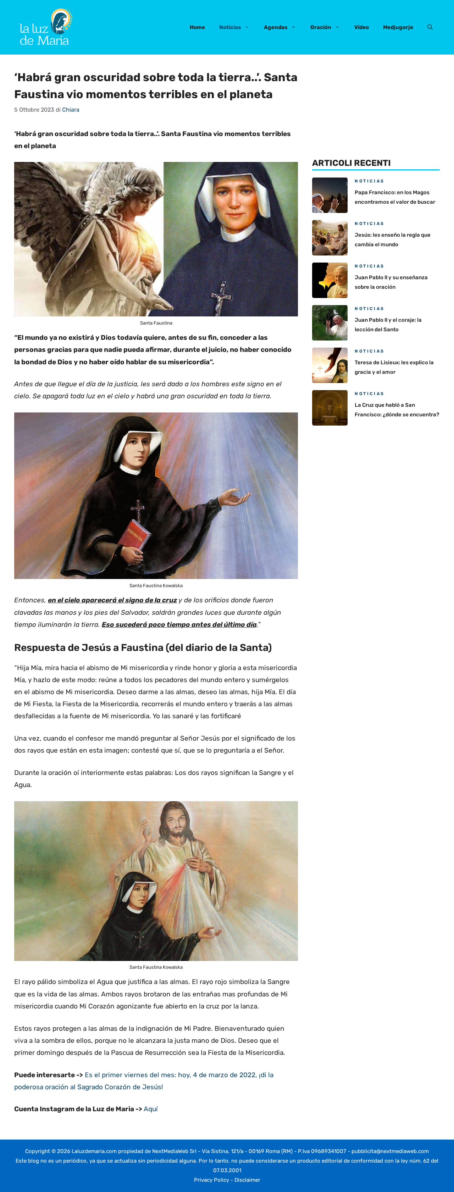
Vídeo (361, 27)
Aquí (151, 1109)
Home (197, 27)
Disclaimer (247, 1180)
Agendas (275, 27)
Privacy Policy (211, 1180)
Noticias (230, 27)
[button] (430, 27)
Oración (320, 27)
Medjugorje (398, 27)
